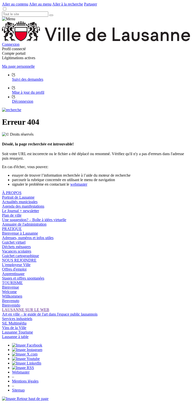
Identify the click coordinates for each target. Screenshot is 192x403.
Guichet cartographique (20, 256)
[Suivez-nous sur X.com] (25, 354)
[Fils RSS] (23, 368)
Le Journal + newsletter (20, 211)
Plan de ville (12, 215)
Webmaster (21, 372)
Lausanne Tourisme (17, 332)
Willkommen (12, 296)
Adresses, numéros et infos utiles (28, 238)
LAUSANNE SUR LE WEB (25, 310)
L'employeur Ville (16, 265)
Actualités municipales (20, 202)
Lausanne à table (15, 337)
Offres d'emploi (14, 269)
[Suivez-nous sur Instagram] (27, 350)
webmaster (78, 184)
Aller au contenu (15, 4)
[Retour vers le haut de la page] (25, 399)
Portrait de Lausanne (18, 197)
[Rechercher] (51, 15)
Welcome (9, 292)
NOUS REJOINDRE (19, 260)
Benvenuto (10, 301)
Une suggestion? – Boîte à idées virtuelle (34, 220)
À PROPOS (12, 193)
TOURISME (12, 283)
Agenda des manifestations (23, 206)
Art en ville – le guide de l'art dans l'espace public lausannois (50, 314)
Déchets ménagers (16, 247)
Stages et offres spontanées (23, 278)
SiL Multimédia (14, 323)
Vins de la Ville (14, 328)
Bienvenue (10, 287)
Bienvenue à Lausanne (20, 233)
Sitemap (18, 390)
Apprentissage (13, 274)
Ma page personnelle (18, 66)
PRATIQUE (12, 229)
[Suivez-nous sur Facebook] (27, 345)
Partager (90, 4)
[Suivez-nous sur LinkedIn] (26, 363)
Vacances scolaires (16, 251)
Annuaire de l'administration (24, 224)
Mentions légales (25, 381)
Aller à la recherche (67, 4)
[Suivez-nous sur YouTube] (26, 359)
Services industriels (17, 319)
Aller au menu (40, 4)
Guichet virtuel (14, 242)
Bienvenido (11, 305)
